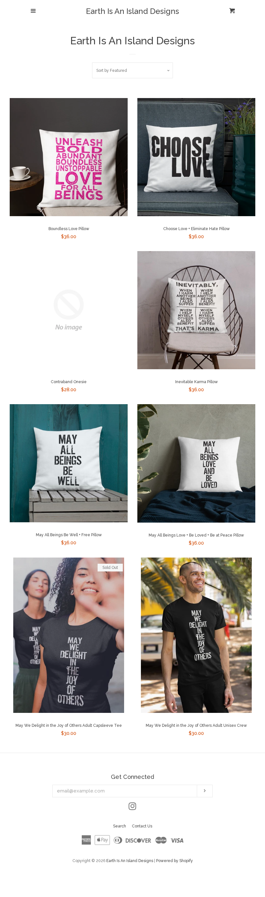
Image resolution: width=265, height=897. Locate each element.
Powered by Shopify (174, 860)
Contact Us (142, 826)
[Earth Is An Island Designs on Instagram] (132, 808)
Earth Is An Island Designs (132, 11)
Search (119, 826)
